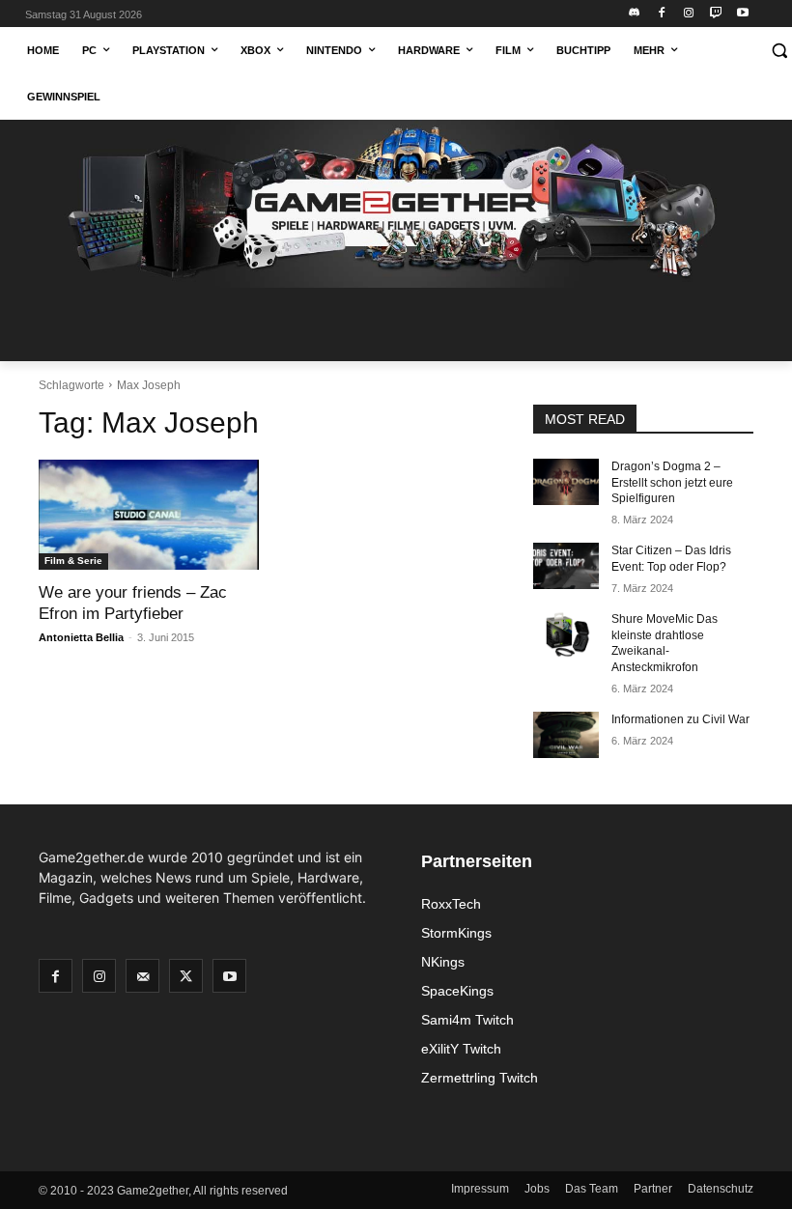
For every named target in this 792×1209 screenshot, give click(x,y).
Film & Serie (73, 560)
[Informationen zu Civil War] (566, 735)
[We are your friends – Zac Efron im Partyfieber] (149, 515)
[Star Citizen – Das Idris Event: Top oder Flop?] (566, 566)
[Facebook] (662, 14)
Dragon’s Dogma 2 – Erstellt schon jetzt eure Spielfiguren (672, 483)
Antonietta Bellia (81, 637)
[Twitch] (715, 14)
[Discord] (635, 14)
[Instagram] (689, 14)
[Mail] (142, 976)
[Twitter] (186, 976)
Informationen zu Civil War (680, 719)
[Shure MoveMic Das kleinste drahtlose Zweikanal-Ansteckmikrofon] (566, 634)
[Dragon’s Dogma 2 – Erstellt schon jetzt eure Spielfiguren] (566, 482)
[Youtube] (742, 14)
